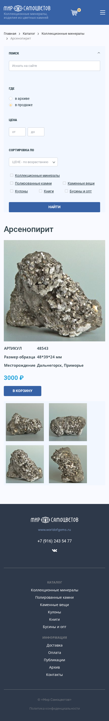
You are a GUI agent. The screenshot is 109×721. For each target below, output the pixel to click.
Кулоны (21, 191)
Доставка (55, 645)
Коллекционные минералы (63, 33)
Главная (10, 33)
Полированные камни (33, 183)
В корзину (22, 391)
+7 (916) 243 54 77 (55, 541)
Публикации (54, 659)
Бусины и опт (81, 191)
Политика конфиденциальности (54, 708)
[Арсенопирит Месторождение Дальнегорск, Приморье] (25, 421)
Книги (49, 191)
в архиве (22, 98)
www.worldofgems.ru (54, 530)
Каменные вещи (81, 183)
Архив (54, 667)
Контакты (54, 674)
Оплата (54, 652)
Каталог (29, 33)
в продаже (23, 105)
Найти (54, 207)
